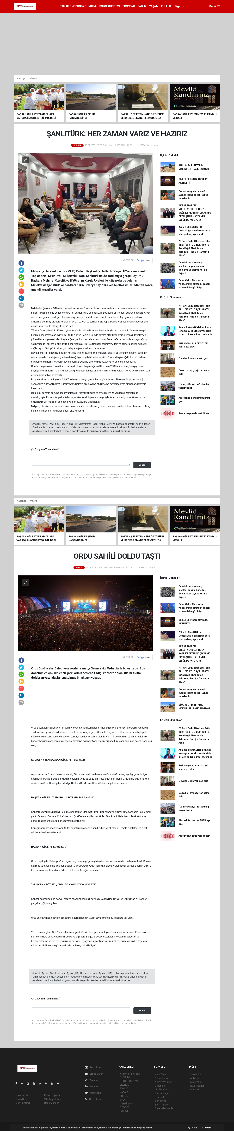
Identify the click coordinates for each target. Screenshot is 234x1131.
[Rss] (47, 1083)
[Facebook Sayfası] (17, 1083)
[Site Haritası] (53, 1083)
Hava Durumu (162, 1074)
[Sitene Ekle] (59, 1083)
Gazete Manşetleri (164, 1108)
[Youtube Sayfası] (35, 1083)
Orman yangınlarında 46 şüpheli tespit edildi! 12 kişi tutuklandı (193, 195)
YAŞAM (153, 6)
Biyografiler (196, 1082)
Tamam (207, 1127)
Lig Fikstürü (161, 1089)
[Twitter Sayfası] (23, 1083)
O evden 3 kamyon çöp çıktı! (193, 358)
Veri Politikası (23, 1103)
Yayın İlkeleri (22, 1099)
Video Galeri (96, 1073)
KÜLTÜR (166, 6)
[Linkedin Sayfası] (41, 1083)
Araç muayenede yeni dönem (194, 413)
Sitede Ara (195, 1074)
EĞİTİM (124, 1111)
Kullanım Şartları (52, 1095)
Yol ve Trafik (161, 1078)
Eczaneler (160, 1085)
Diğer (178, 6)
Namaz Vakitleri (163, 1082)
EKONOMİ (129, 6)
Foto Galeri (95, 1067)
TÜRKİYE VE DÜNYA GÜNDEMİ (78, 6)
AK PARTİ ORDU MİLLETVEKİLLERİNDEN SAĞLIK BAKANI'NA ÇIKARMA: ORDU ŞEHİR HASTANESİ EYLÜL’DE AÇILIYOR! (194, 212)
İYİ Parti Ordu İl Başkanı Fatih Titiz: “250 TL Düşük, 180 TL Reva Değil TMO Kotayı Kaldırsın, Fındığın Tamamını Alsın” (194, 248)
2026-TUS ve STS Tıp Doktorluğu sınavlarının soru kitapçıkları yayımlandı (194, 230)
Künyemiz (95, 1092)
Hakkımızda (22, 1095)
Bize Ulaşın (95, 1099)
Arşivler (93, 1086)
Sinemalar (160, 1097)
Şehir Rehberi (162, 1104)
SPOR (123, 1099)
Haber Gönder (51, 1103)
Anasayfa (22, 78)
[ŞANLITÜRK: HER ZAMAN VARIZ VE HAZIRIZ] (85, 203)
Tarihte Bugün (162, 1093)
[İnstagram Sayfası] (29, 1083)
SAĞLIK (142, 6)
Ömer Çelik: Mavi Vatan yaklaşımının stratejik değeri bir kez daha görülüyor (194, 284)
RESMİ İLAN (126, 1103)
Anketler (194, 1078)
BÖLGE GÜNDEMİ (109, 6)
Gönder (142, 465)
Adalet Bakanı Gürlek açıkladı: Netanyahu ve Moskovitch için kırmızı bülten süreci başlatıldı (195, 331)
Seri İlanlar (160, 1100)
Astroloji (194, 1089)
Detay (193, 1127)
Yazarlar (94, 1080)
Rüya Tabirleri (197, 1085)
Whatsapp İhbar (52, 1099)
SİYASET (34, 78)
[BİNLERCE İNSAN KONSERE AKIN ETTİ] (85, 613)
